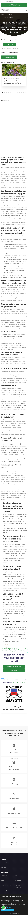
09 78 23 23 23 (9, 44)
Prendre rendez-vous (9, 57)
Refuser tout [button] (20, 910)
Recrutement (18, 880)
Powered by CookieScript (14, 913)
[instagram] (5, 867)
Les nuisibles (9, 14)
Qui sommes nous (19, 878)
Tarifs (16, 875)
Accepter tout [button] (7, 910)
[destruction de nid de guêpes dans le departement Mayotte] (14, 694)
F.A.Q (2, 878)
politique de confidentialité (18, 886)
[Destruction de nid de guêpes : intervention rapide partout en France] (14, 70)
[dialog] (14, 904)
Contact (3, 883)
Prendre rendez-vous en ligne (14, 666)
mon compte (10, 1)
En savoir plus (10, 907)
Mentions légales (5, 890)
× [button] (26, 895)
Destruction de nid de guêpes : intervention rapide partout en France (13, 81)
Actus (2, 880)
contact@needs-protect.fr (7, 863)
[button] (2, 92)
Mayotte (5, 704)
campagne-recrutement (6, 885)
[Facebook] (2, 867)
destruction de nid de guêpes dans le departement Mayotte (13, 708)
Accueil (2, 14)
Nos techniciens (18, 883)
